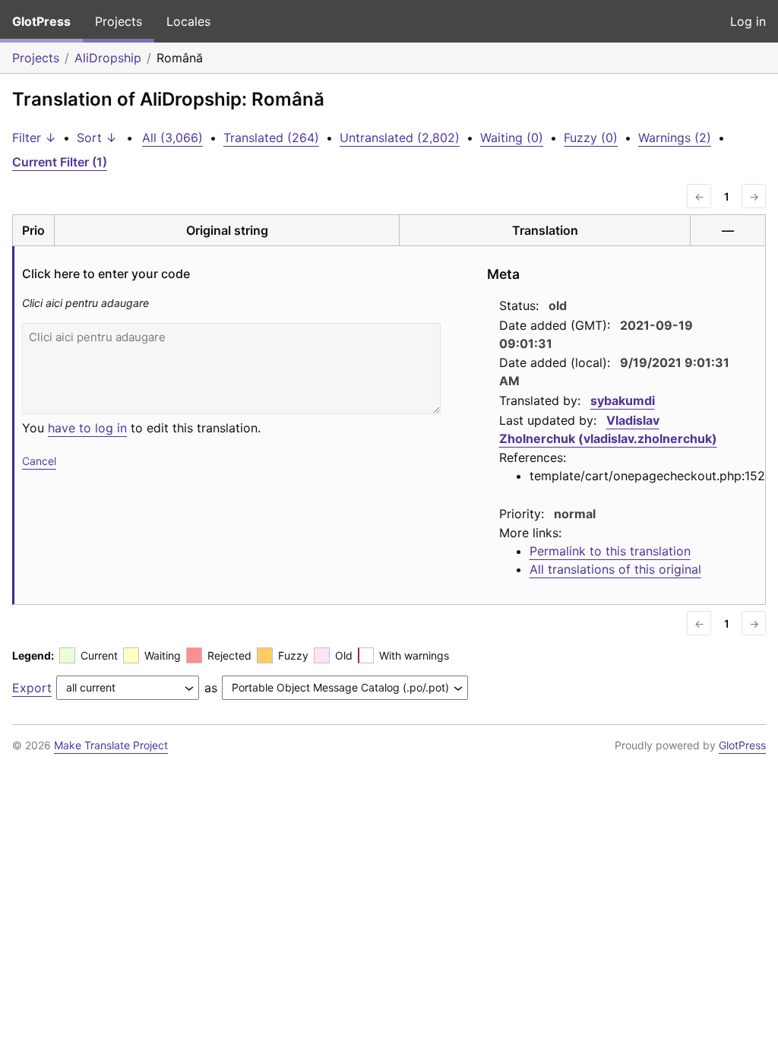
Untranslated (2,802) (400, 137)
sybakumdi (622, 400)
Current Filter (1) (59, 161)
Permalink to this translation (610, 551)
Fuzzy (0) (591, 137)
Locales (188, 21)
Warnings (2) (674, 137)
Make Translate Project (111, 745)
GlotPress (41, 21)
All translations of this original (615, 569)
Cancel (39, 460)
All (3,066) (172, 137)
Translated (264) (271, 137)
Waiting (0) (511, 137)
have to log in (87, 427)
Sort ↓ (97, 137)
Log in (748, 21)
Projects (118, 21)
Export (32, 687)
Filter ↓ (34, 137)
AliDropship (107, 57)
